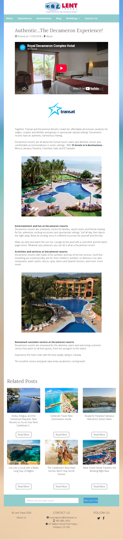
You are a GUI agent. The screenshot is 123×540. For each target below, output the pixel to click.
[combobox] (52, 500)
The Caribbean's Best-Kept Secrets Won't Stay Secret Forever (61, 471)
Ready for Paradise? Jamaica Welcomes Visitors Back (99, 417)
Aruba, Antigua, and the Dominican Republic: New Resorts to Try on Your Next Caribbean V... (23, 420)
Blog (58, 18)
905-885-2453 (63, 520)
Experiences (25, 18)
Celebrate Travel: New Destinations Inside (61, 417)
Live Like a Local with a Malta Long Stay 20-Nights (23, 469)
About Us (21, 517)
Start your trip (91, 500)
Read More (23, 434)
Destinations (44, 18)
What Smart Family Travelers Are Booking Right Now (99, 469)
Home (9, 18)
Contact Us (91, 18)
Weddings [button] (72, 18)
